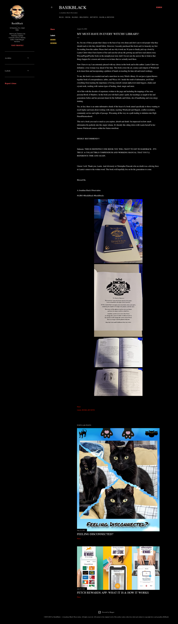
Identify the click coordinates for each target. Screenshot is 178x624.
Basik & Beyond (106, 17)
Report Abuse (10, 83)
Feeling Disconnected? (95, 534)
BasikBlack (72, 7)
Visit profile (17, 45)
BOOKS (53, 39)
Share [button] (52, 29)
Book (67, 17)
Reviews (94, 17)
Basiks (75, 17)
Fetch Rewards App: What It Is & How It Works (113, 592)
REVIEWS (53, 43)
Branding (84, 17)
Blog (61, 17)
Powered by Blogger (108, 612)
